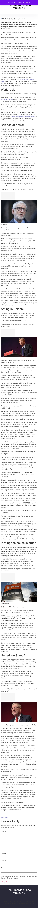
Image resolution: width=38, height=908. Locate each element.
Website (3, 868)
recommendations (7, 99)
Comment (5, 831)
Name (3, 853)
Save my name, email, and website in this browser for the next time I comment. (19, 877)
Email (3, 860)
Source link (4, 817)
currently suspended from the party (23, 116)
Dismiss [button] (27, 2)
